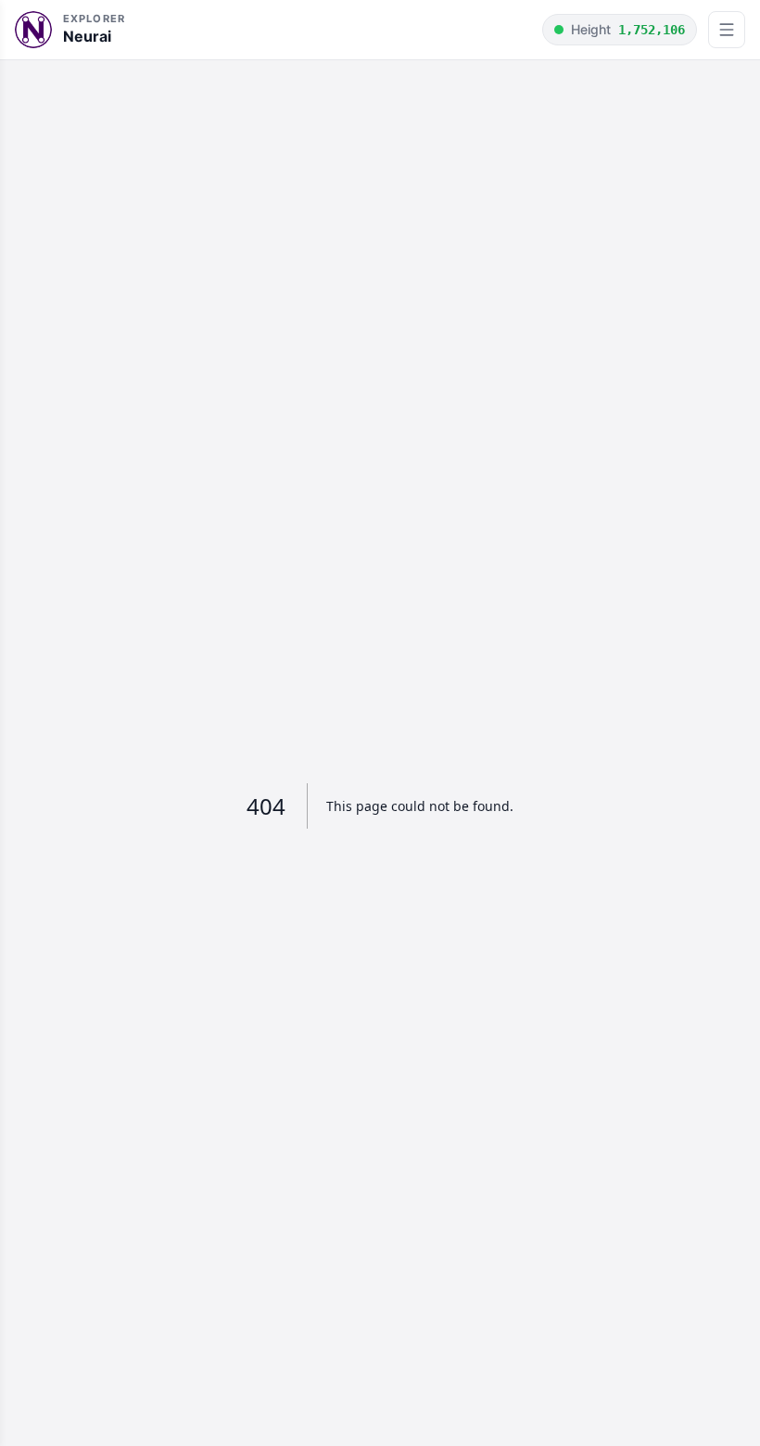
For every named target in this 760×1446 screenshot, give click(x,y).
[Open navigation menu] (726, 29)
